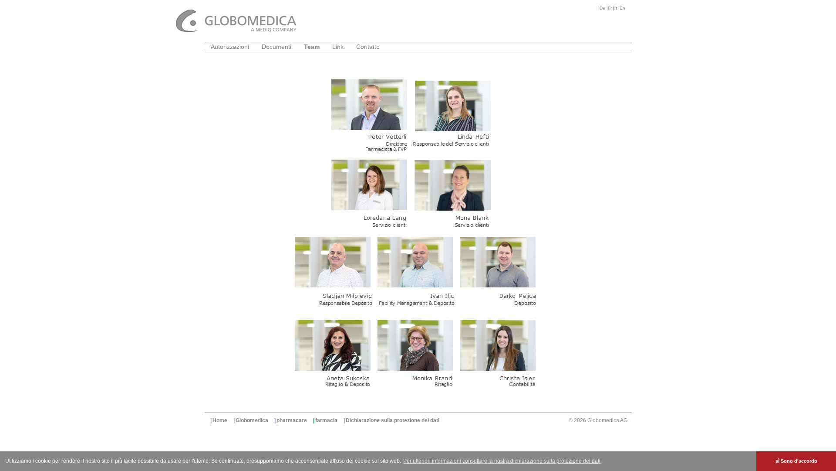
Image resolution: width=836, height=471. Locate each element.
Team (312, 46)
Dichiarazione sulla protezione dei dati (392, 420)
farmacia (326, 420)
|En (621, 8)
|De (602, 8)
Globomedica (252, 420)
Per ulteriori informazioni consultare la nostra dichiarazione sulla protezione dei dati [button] (501, 461)
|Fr (610, 8)
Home (219, 420)
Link (338, 46)
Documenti (276, 46)
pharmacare (291, 420)
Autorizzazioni (230, 46)
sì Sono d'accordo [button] (796, 461)
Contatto (368, 46)
